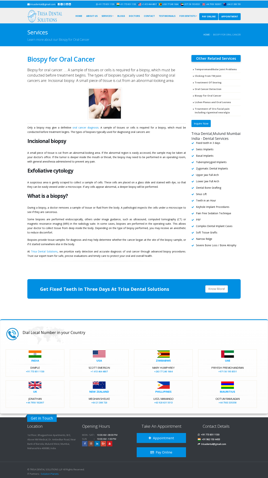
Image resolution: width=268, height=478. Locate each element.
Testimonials (167, 16)
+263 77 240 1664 (170, 4)
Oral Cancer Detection (208, 89)
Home (78, 16)
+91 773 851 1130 (106, 4)
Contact (149, 16)
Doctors (134, 16)
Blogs (121, 16)
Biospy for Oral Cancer (208, 95)
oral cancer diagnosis (86, 127)
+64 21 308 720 (233, 4)
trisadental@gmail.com (42, 4)
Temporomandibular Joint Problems (216, 69)
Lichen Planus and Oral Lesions (213, 102)
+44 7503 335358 (227, 402)
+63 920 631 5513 (163, 402)
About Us (92, 16)
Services (107, 16)
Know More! (216, 289)
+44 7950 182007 (213, 4)
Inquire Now (201, 123)
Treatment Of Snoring (208, 82)
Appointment (162, 438)
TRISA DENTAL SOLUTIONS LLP (46, 469)
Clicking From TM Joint (208, 76)
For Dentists (187, 16)
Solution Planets (50, 473)
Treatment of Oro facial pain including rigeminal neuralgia (212, 110)
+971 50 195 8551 (192, 4)
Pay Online (209, 16)
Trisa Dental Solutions (44, 251)
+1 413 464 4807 (149, 4)
